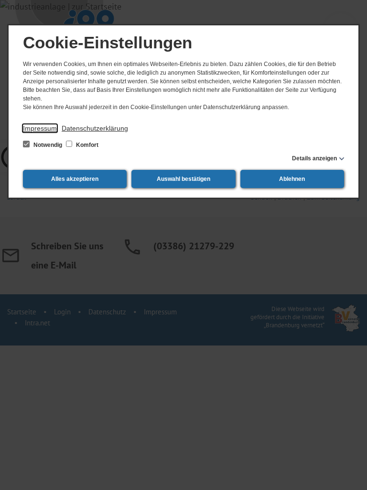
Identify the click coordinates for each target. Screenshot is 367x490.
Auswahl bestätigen (183, 179)
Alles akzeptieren (74, 179)
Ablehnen (292, 179)
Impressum (40, 128)
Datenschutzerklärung (95, 128)
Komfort (86, 145)
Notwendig (48, 145)
